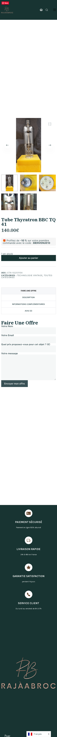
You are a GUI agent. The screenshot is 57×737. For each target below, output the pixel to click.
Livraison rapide (28, 549)
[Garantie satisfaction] (28, 567)
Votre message (9, 353)
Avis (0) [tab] (28, 311)
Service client (28, 603)
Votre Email (7, 335)
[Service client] (28, 594)
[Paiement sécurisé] (28, 513)
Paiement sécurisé (28, 522)
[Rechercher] (47, 10)
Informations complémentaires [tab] (28, 304)
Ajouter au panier (28, 257)
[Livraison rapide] (28, 540)
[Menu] (54, 9)
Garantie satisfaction (29, 576)
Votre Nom (7, 326)
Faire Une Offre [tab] (28, 291)
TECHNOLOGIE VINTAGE (29, 275)
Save (6, 3)
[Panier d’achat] (41, 9)
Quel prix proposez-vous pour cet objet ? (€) (25, 344)
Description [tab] (28, 297)
